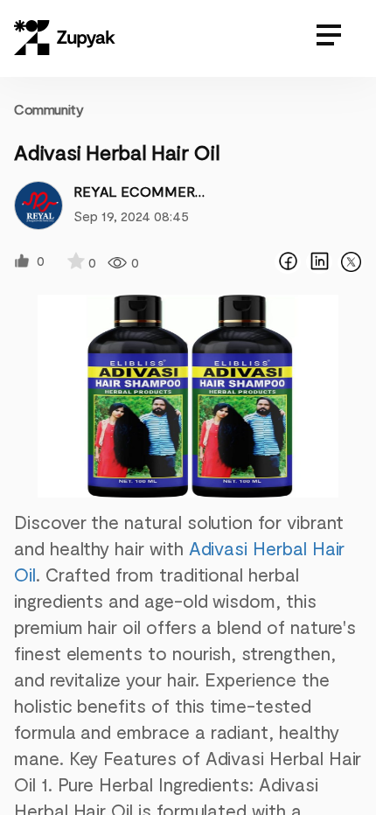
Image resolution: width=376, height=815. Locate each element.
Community (48, 109)
